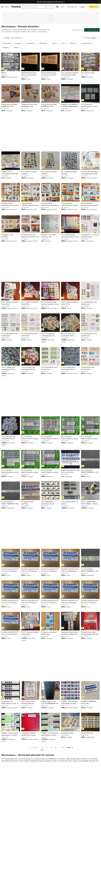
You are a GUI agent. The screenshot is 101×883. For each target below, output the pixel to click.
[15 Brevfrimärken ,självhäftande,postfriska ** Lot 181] (90, 192)
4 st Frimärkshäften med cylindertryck (9, 334)
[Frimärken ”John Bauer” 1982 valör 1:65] (50, 224)
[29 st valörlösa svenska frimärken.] (30, 160)
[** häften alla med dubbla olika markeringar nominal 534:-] (90, 160)
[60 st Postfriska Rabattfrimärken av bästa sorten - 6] (30, 425)
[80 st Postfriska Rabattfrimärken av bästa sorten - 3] (10, 459)
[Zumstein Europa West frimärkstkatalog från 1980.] (90, 621)
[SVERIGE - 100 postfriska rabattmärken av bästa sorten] (70, 690)
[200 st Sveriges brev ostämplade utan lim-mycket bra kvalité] (50, 322)
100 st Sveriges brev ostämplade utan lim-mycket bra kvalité (68, 368)
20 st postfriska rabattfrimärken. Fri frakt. (89, 105)
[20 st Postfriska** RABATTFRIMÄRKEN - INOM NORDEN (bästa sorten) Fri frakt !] (10, 491)
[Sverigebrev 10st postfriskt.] (10, 224)
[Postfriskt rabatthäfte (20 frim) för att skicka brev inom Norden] (10, 558)
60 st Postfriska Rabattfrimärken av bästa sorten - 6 (29, 438)
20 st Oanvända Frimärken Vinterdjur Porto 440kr (69, 74)
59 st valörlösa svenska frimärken (69, 173)
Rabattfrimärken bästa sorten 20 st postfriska (28, 74)
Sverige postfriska (67, 733)
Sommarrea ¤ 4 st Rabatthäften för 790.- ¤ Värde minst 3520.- (9, 703)
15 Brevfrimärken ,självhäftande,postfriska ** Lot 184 (30, 204)
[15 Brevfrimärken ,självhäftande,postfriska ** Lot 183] (50, 192)
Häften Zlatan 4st (87, 733)
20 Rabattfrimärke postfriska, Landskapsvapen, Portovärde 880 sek (28, 503)
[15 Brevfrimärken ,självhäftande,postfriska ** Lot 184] (30, 192)
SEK (62, 7)
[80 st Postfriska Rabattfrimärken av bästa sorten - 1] (50, 459)
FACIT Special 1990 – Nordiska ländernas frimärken (28, 703)
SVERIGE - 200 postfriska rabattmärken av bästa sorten (9, 734)
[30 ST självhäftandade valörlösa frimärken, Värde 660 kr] (50, 291)
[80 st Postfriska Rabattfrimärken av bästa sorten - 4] (70, 425)
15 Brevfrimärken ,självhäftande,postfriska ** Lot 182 (70, 204)
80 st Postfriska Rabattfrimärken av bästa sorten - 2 (29, 471)
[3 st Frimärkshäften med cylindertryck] (90, 291)
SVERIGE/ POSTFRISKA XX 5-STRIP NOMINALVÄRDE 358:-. (69, 105)
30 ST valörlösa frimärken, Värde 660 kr (10, 303)
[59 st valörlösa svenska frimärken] (70, 160)
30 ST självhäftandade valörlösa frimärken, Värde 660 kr (49, 303)
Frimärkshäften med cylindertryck (87, 368)
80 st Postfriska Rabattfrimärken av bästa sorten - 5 (89, 438)
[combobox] (35, 6)
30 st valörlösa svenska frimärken (49, 173)
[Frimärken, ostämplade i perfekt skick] (50, 621)
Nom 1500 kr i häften (88, 73)
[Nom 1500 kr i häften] (90, 62)
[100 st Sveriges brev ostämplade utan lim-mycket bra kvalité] (70, 356)
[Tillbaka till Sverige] (2, 37)
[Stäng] (99, 2)
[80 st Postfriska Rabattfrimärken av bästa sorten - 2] (30, 459)
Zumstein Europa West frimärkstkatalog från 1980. (90, 633)
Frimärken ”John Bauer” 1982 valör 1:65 (48, 236)
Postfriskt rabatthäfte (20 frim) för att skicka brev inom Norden (10, 570)
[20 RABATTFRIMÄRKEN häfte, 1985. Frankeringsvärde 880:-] (90, 690)
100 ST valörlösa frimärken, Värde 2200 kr (30, 633)
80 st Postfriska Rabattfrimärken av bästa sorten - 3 (9, 471)
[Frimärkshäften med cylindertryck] (90, 356)
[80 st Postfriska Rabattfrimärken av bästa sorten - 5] (90, 425)
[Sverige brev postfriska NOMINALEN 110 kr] (10, 93)
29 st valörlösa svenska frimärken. (29, 173)
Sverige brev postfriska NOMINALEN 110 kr (9, 105)
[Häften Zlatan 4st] (90, 722)
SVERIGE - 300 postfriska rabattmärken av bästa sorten (49, 734)
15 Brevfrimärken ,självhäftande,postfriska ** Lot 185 (10, 204)
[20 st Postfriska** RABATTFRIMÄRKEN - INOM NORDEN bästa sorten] (90, 459)
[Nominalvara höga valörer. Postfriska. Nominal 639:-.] (70, 621)
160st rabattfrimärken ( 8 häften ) (69, 503)
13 (62, 747)
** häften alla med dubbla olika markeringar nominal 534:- (89, 173)
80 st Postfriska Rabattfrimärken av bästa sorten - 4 (69, 438)
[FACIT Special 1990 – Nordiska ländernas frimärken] (30, 690)
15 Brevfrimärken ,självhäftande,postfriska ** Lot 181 (90, 204)
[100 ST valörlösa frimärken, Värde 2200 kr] (30, 621)
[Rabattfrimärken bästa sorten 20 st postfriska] (30, 62)
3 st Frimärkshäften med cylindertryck (89, 303)
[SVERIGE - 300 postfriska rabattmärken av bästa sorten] (50, 722)
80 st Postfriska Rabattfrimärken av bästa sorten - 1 (49, 471)
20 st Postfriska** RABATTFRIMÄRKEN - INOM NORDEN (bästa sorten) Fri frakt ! (10, 503)
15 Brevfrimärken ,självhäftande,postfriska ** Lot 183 (50, 204)
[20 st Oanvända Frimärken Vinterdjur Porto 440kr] (70, 62)
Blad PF (3, 73)
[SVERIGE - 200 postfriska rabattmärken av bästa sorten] (10, 722)
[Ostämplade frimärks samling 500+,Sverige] (30, 722)
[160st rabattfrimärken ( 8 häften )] (70, 491)
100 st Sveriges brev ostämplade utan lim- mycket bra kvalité (28, 368)
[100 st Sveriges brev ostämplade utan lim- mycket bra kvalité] (30, 356)
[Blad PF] (10, 62)
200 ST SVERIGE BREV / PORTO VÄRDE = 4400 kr (89, 503)
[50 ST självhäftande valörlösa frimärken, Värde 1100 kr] (70, 224)
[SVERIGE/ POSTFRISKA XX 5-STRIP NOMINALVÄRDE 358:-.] (70, 93)
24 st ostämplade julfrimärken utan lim (47, 503)
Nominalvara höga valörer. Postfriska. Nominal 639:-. (69, 633)
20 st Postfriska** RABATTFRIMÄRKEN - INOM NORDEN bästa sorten (90, 471)
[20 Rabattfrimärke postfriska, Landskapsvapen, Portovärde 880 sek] (30, 491)
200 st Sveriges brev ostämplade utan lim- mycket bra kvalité (68, 335)
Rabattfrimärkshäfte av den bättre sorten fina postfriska (70, 471)
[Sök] (46, 6)
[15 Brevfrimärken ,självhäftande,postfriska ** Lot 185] (10, 192)
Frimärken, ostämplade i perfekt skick (49, 633)
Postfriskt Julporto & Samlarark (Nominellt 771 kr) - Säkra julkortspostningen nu (30, 236)
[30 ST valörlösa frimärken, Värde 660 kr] (10, 291)
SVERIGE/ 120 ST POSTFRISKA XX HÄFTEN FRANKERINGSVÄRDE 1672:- (10, 173)
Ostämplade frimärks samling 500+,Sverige (28, 734)
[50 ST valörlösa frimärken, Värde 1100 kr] (70, 291)
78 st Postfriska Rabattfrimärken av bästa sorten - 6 (49, 438)
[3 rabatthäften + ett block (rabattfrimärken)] (90, 224)
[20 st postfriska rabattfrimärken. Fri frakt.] (90, 93)
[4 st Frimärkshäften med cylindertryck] (10, 322)
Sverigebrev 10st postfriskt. (7, 236)
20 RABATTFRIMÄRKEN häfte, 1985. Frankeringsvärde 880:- (89, 703)
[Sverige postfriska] (70, 722)
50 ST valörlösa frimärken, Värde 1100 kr (69, 303)
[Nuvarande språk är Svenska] (57, 6)
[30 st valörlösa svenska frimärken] (50, 160)
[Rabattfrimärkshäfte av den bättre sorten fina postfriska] (70, 459)
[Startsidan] (16, 6)
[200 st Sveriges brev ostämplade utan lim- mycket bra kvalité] (70, 322)
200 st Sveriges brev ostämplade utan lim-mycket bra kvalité (48, 335)
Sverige (6, 38)
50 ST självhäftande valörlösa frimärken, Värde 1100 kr (69, 236)
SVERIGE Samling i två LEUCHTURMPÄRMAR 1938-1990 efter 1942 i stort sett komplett (50, 703)
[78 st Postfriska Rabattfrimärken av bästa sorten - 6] (50, 425)
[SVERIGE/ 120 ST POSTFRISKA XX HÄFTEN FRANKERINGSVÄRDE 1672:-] (10, 160)
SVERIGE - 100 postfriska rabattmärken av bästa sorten (69, 703)
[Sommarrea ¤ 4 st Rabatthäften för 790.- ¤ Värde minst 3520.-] (10, 690)
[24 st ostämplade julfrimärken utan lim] (50, 491)
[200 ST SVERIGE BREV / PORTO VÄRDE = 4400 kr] (90, 491)
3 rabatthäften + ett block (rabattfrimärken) (90, 236)
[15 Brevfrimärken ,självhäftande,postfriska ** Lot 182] (70, 192)
